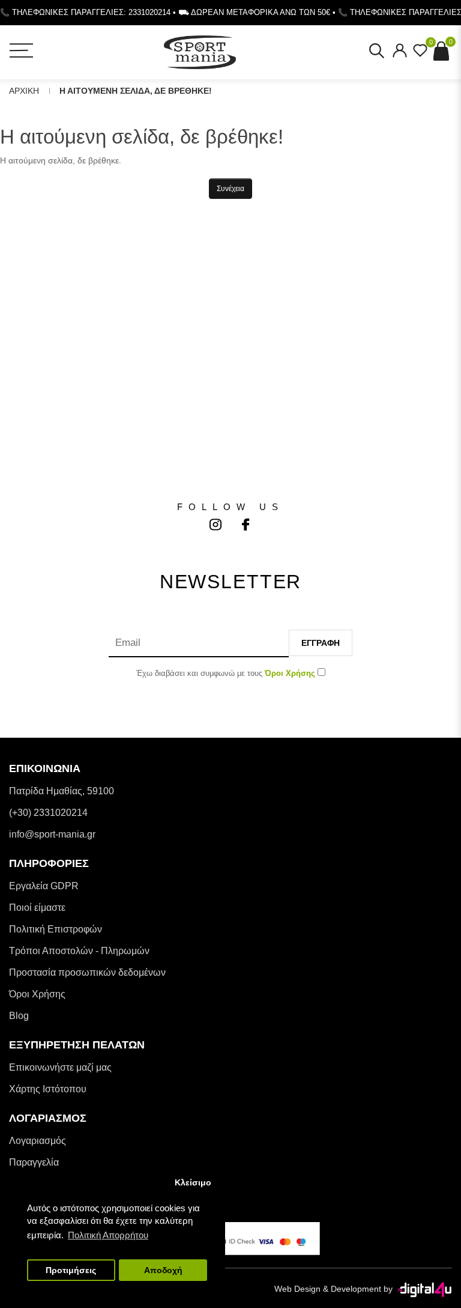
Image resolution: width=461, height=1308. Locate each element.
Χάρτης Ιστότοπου (47, 1089)
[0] (420, 54)
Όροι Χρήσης (37, 994)
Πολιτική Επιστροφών (55, 929)
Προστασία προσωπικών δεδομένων (87, 972)
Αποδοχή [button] (163, 1270)
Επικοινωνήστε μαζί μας (60, 1067)
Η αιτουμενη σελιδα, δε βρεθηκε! (135, 91)
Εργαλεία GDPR (44, 886)
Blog (19, 1016)
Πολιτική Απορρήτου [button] (108, 1235)
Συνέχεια (230, 188)
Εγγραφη (320, 643)
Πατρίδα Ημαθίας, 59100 (61, 791)
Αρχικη (24, 91)
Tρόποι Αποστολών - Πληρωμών (79, 951)
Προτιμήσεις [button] (71, 1270)
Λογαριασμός (37, 1141)
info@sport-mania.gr (52, 834)
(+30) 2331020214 (48, 813)
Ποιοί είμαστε (37, 907)
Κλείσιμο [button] (193, 1182)
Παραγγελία (34, 1162)
